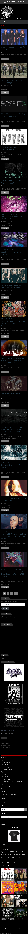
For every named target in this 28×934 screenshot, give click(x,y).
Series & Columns (8, 762)
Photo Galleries (7, 767)
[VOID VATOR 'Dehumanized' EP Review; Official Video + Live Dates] (7, 887)
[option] (17, 1)
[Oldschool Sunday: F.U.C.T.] (20, 901)
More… (5, 58)
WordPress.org (6, 747)
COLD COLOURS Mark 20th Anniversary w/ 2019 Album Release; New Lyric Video (11, 429)
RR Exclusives (7, 759)
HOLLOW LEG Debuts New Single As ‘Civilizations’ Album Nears (12, 465)
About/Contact (5, 778)
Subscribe (5, 608)
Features (4, 757)
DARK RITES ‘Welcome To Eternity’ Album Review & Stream (11, 252)
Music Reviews (7, 764)
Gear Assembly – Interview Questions (13, 781)
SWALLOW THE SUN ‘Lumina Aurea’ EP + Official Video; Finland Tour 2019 (12, 360)
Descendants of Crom (7, 733)
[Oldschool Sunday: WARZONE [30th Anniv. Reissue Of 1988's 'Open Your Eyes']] (7, 874)
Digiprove (8, 933)
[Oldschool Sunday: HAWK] (20, 874)
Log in (4, 741)
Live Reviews (7, 766)
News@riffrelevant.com (7, 802)
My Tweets (4, 658)
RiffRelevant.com (12, 928)
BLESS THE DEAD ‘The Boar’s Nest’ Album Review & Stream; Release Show (12, 216)
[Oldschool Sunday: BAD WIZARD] (7, 901)
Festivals (6, 776)
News (3, 771)
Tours (5, 774)
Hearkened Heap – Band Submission (12, 783)
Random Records (8, 769)
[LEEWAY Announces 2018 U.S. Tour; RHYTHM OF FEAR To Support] (7, 914)
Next (16, 593)
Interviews (6, 760)
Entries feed (5, 743)
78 (11, 593)
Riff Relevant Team (8, 784)
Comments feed (6, 745)
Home (3, 788)
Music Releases (7, 772)
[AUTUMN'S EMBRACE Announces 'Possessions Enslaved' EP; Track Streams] (20, 887)
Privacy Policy (7, 786)
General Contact (7, 779)
